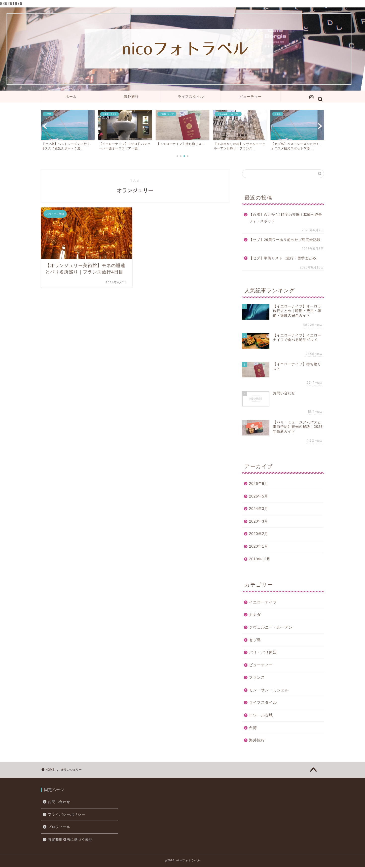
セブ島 (255, 640)
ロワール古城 (261, 715)
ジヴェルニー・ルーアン (271, 627)
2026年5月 (258, 496)
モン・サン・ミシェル (269, 690)
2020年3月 (258, 521)
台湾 (253, 728)
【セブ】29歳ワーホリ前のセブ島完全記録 (285, 240)
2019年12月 (259, 559)
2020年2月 (258, 534)
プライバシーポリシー (66, 814)
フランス (257, 677)
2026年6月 (258, 483)
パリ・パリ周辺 (263, 652)
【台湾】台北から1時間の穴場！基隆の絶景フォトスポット (285, 218)
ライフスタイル (191, 96)
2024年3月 (258, 508)
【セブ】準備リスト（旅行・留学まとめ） (284, 258)
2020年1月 (258, 546)
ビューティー (250, 96)
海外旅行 (131, 96)
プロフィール (59, 827)
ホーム (71, 96)
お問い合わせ (59, 802)
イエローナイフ (263, 602)
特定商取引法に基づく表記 (70, 839)
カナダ (255, 614)
